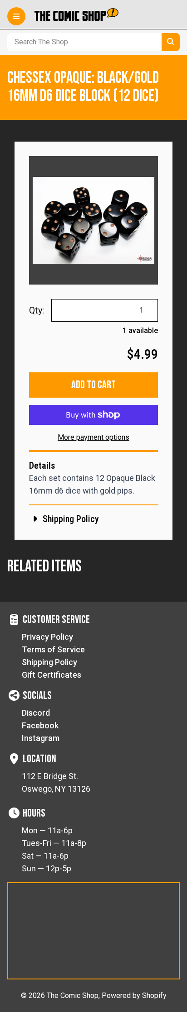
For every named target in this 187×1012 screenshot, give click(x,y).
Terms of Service (53, 649)
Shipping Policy (49, 662)
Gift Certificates (51, 674)
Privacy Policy (47, 636)
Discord (36, 712)
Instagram (40, 738)
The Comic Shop (72, 995)
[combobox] (82, 42)
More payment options (93, 437)
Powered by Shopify (134, 995)
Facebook (40, 725)
